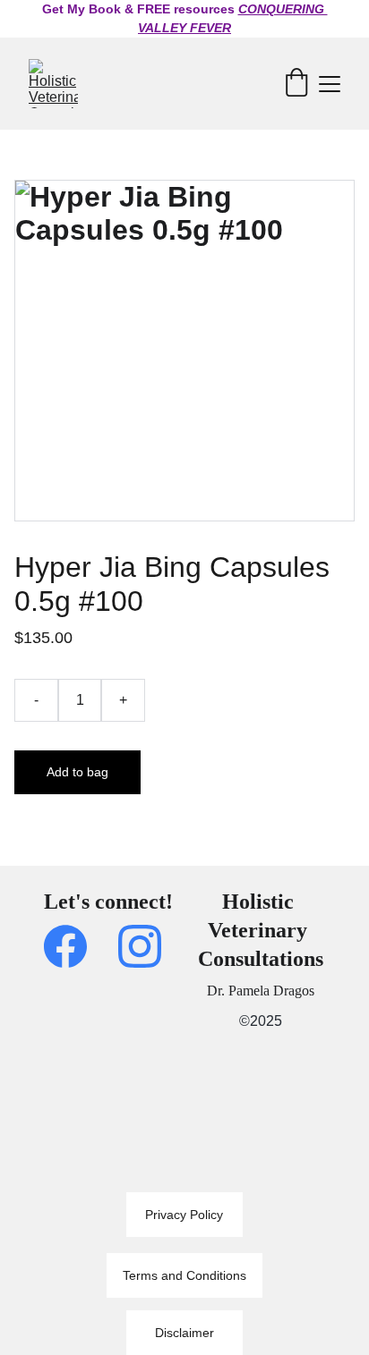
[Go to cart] (296, 83)
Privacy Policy (184, 1214)
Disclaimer (184, 1332)
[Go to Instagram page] (139, 946)
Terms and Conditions (184, 1275)
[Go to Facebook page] (74, 946)
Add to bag (77, 772)
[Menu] (329, 84)
